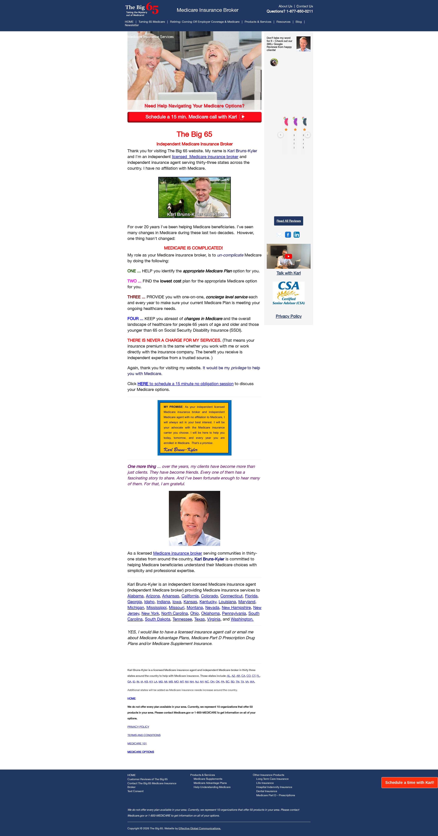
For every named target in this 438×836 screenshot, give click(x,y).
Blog (299, 21)
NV (186, 681)
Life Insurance (265, 782)
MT (182, 681)
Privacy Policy (289, 316)
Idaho (149, 601)
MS (171, 681)
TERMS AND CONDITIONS (143, 735)
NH (192, 681)
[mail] (279, 234)
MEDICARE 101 (137, 743)
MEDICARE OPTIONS (140, 751)
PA (222, 681)
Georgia (134, 601)
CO (249, 675)
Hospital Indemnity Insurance (274, 787)
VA (247, 681)
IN (138, 681)
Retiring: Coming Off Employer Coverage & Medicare (205, 21)
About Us (285, 6)
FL (258, 675)
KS (146, 681)
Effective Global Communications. (200, 828)
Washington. (242, 619)
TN (237, 681)
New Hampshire (236, 607)
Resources (283, 21)
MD (161, 681)
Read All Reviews (289, 221)
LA (155, 681)
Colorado (209, 595)
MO (176, 681)
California (190, 595)
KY (151, 681)
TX (242, 681)
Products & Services (258, 21)
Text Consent (135, 791)
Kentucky (207, 601)
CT (253, 675)
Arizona (153, 595)
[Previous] (281, 135)
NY (201, 681)
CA (243, 675)
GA (129, 681)
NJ (197, 681)
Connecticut (231, 595)
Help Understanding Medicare (212, 787)
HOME (129, 21)
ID (134, 681)
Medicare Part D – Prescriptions (275, 795)
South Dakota (157, 619)
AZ (233, 675)
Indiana (163, 601)
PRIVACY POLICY (138, 726)
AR (238, 675)
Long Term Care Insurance (272, 778)
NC (207, 681)
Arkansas (170, 595)
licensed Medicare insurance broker (205, 156)
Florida (251, 595)
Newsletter (132, 25)
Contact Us (305, 6)
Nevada (212, 607)
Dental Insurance (266, 791)
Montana (195, 607)
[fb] (288, 234)
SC (227, 681)
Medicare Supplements (208, 778)
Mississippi (156, 607)
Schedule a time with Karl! (409, 782)
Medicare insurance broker (177, 553)
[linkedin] (297, 234)
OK (218, 681)
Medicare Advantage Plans (210, 782)
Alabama (135, 595)
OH (212, 681)
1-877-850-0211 (299, 11)
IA (142, 681)
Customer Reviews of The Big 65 (147, 779)
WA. (252, 681)
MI (165, 681)
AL (228, 675)
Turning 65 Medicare (152, 21)
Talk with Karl (289, 272)
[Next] (308, 135)
